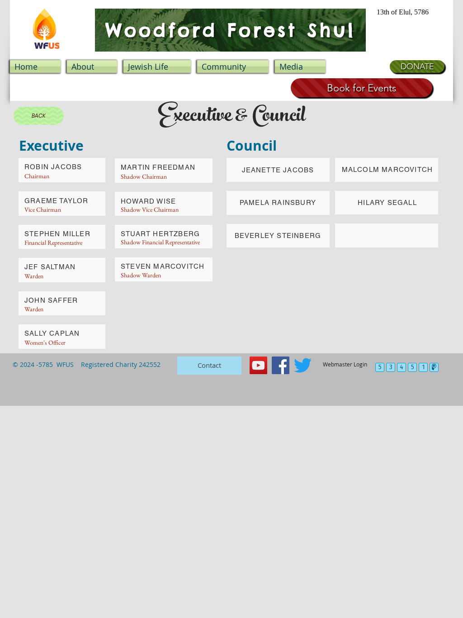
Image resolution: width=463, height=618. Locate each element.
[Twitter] (303, 365)
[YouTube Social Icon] (258, 365)
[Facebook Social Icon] (280, 365)
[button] (157, 66)
